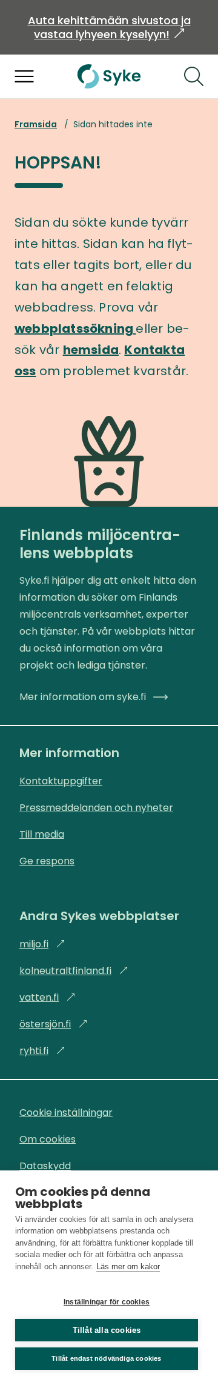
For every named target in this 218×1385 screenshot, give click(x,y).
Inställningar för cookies (107, 1302)
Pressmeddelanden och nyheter (96, 808)
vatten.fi (47, 997)
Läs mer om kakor (128, 1266)
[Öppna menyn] (24, 76)
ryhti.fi (42, 1051)
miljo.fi (42, 944)
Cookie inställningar (66, 1113)
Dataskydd (45, 1166)
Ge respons (46, 861)
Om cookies (47, 1139)
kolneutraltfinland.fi (73, 971)
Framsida (36, 124)
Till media (41, 834)
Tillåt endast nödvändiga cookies (106, 1358)
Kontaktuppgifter (60, 781)
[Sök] (193, 76)
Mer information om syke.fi (82, 697)
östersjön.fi (53, 1024)
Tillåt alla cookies (107, 1330)
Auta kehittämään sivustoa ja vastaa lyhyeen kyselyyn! (109, 27)
